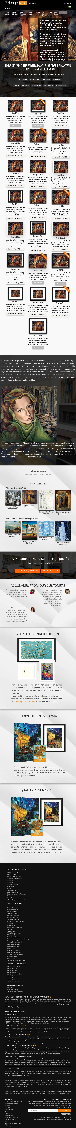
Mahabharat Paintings (14, 937)
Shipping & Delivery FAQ (12, 1104)
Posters (38, 12)
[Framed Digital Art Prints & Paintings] (35, 1045)
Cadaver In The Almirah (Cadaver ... (46, 513)
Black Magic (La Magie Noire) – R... (63, 543)
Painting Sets (11, 948)
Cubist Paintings (12, 874)
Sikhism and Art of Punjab (15, 954)
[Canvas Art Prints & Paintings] (29, 1034)
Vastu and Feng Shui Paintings (16, 960)
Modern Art (10, 886)
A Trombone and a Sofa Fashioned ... (13, 535)
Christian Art (11, 929)
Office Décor (11, 988)
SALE (69, 12)
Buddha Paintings (12, 910)
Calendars (62, 12)
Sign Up (34, 3)
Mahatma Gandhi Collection (15, 921)
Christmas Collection (13, 945)
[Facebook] (64, 1115)
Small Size (15, 113)
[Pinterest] (70, 1115)
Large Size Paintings (44, 13)
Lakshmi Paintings (12, 917)
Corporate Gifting (12, 990)
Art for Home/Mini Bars (14, 974)
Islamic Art (10, 880)
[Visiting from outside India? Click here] (50, 997)
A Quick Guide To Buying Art (13, 1102)
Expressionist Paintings (14, 876)
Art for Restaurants (13, 976)
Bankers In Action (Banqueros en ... (29, 506)
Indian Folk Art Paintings (14, 943)
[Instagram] (67, 1115)
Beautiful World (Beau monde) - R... (46, 538)
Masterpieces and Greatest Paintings (18, 939)
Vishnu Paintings (12, 913)
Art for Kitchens (12, 970)
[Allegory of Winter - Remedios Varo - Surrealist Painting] (13, 497)
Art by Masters (31, 13)
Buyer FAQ (8, 1105)
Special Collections (15, 13)
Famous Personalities (14, 952)
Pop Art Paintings (12, 892)
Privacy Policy (9, 1115)
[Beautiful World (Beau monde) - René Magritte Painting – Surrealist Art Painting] (46, 528)
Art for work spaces (13, 982)
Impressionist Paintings (14, 878)
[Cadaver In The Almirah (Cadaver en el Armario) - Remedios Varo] (46, 500)
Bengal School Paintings (14, 927)
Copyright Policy (9, 1113)
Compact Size (15, 143)
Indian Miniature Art (13, 884)
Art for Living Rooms (13, 966)
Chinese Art (11, 931)
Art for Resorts (12, 978)
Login (29, 3)
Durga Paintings (12, 956)
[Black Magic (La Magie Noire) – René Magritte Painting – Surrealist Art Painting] (63, 531)
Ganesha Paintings (13, 915)
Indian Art (10, 882)
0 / (67, 3)
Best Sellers (56, 13)
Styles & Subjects (7, 13)
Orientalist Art (11, 890)
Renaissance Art (12, 896)
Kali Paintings (11, 958)
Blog (51, 12)
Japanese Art (11, 925)
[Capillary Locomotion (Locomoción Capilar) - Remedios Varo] (63, 500)
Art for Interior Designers (15, 992)
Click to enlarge (7, 58)
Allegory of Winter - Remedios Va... (13, 508)
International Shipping (11, 1117)
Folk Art (9, 888)
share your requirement (25, 701)
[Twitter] (62, 1115)
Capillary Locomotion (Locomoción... (63, 513)
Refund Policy (9, 1109)
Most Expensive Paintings (15, 941)
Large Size (60, 145)
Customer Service (10, 1119)
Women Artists (45, 474)
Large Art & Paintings (13, 950)
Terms (7, 1111)
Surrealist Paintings (32, 474)
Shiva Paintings (12, 912)
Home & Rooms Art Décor (23, 13)
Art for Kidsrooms (13, 972)
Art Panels (10, 906)
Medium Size (38, 144)
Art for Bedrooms (12, 968)
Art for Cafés (11, 980)
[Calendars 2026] (17, 1015)
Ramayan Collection (13, 946)
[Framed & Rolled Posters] (25, 1025)
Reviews (7, 1107)
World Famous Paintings (14, 933)
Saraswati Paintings (13, 919)
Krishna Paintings (12, 908)
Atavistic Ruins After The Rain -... (29, 542)
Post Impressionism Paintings (16, 894)
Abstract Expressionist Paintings (17, 900)
